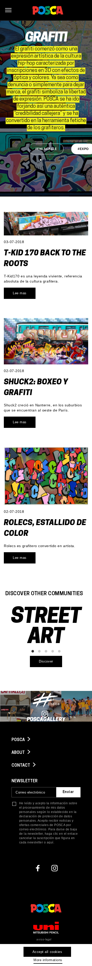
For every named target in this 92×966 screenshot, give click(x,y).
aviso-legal (44, 939)
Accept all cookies (47, 952)
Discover (46, 661)
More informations (47, 960)
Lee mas (20, 293)
